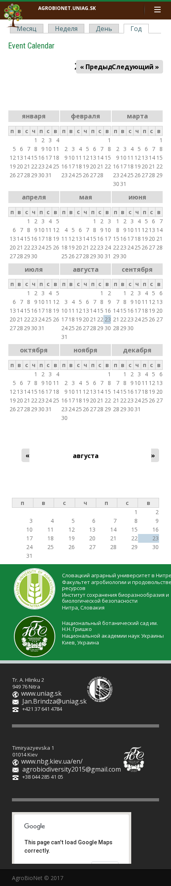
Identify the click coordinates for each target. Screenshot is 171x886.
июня (137, 197)
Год (138, 28)
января (34, 116)
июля (34, 269)
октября (34, 350)
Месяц (27, 28)
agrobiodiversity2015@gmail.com (71, 769)
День (104, 28)
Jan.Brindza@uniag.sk (54, 701)
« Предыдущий (105, 66)
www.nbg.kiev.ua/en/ (52, 761)
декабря (137, 350)
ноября (85, 350)
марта (137, 116)
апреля (34, 197)
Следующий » (135, 66)
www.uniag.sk (41, 693)
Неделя (66, 28)
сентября (137, 269)
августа (86, 269)
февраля (85, 116)
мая (85, 197)
